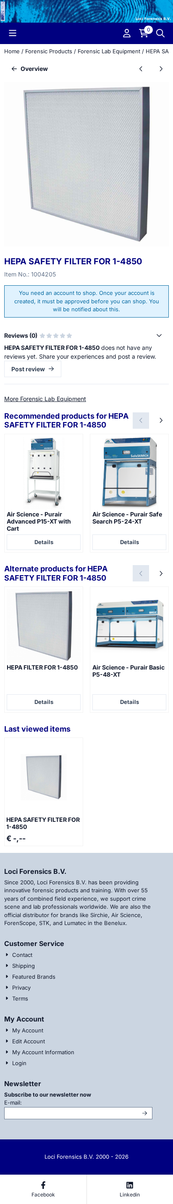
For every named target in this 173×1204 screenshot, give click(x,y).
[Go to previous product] (141, 68)
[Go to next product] (160, 68)
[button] (12, 33)
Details (43, 542)
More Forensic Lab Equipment (45, 398)
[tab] (86, 335)
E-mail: (69, 1102)
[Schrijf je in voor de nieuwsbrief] (144, 1113)
